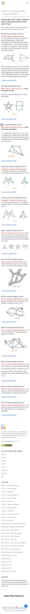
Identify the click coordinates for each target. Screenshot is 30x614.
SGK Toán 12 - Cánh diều (9, 539)
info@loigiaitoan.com (12, 441)
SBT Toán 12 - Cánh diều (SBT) (10, 549)
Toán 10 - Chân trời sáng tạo (10, 504)
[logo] (3, 426)
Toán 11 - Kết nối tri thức (8, 517)
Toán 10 (3, 460)
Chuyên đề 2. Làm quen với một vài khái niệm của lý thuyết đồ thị (12, 14)
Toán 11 (3, 464)
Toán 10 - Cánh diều (7, 511)
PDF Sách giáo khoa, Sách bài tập (11, 552)
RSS (2, 476)
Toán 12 (3, 467)
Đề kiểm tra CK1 (6, 562)
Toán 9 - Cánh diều (7, 501)
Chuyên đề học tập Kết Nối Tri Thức (17, 11)
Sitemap (4, 473)
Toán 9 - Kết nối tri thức (8, 498)
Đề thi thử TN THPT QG (8, 571)
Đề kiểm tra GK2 (6, 565)
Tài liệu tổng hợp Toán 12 (9, 555)
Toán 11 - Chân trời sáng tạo (10, 514)
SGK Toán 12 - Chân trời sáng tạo (11, 533)
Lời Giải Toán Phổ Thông (20, 608)
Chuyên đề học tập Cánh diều (10, 530)
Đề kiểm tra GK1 (6, 558)
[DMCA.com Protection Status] (15, 445)
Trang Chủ (4, 11)
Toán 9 (3, 457)
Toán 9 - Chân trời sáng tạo (10, 495)
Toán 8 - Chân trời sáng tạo (10, 485)
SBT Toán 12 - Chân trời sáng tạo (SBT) (13, 542)
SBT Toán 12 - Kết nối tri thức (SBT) (12, 546)
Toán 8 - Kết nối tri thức (8, 488)
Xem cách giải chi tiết (9, 80)
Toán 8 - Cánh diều (7, 492)
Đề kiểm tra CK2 (6, 568)
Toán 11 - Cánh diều (7, 520)
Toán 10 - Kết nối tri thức (9, 508)
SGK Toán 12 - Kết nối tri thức (10, 536)
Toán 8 (3, 454)
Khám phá (4, 470)
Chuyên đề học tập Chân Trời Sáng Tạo (13, 523)
